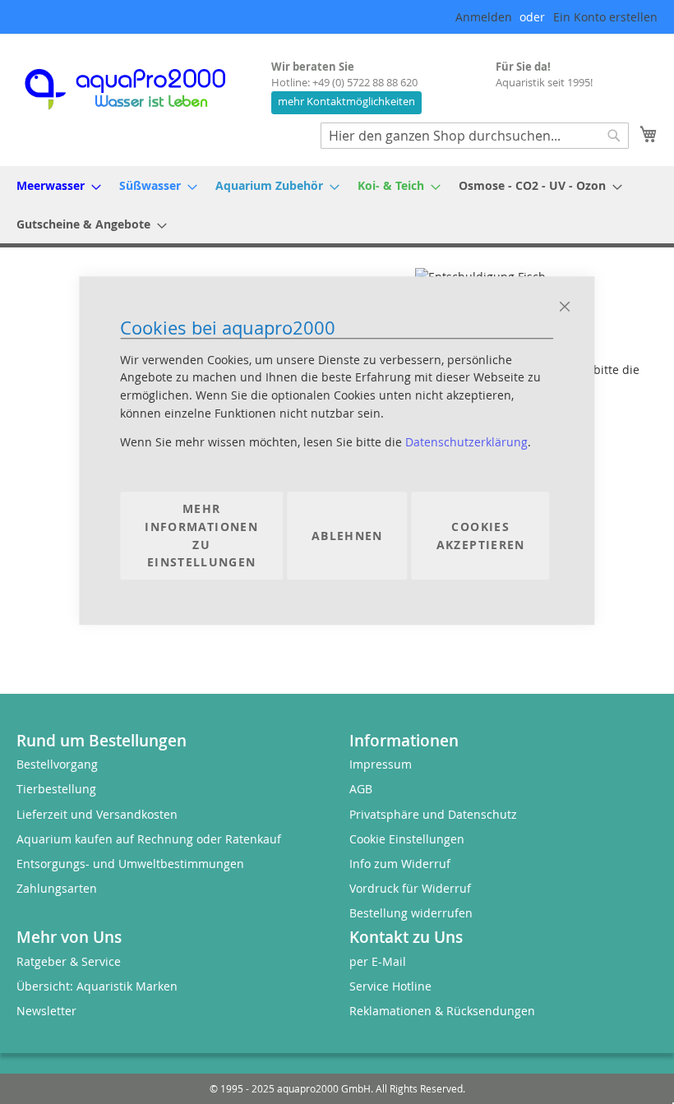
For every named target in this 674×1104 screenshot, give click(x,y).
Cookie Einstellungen (406, 839)
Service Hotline (390, 986)
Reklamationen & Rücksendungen (442, 1011)
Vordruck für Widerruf (410, 888)
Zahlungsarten (56, 888)
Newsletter (46, 1011)
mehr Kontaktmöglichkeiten (346, 102)
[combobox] (475, 135)
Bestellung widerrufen (411, 913)
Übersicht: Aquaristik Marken (97, 986)
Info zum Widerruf (399, 863)
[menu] (337, 204)
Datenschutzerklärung (466, 442)
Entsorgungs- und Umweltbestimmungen (130, 863)
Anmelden (483, 17)
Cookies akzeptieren (480, 535)
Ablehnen (347, 535)
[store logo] (139, 89)
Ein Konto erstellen (605, 17)
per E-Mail (377, 961)
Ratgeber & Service (68, 961)
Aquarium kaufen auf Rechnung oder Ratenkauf (148, 839)
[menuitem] (54, 185)
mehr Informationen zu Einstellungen (201, 535)
